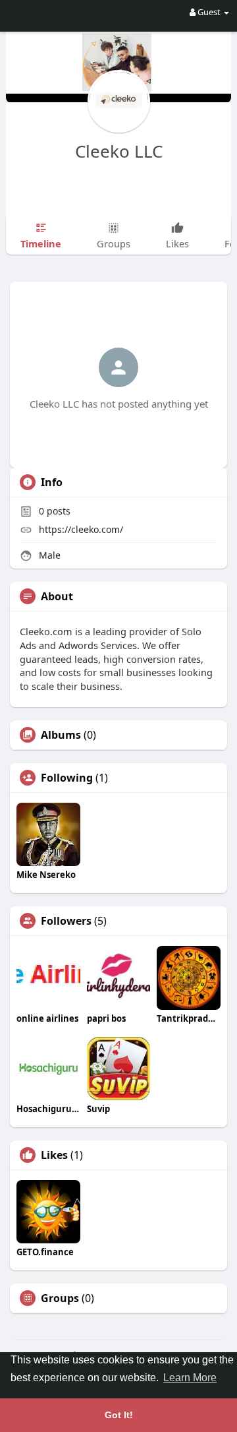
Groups (60, 1298)
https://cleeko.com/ (81, 529)
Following (67, 777)
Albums (61, 735)
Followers (66, 921)
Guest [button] (209, 12)
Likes (54, 1155)
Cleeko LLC (119, 151)
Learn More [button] (190, 1377)
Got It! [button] (119, 1415)
